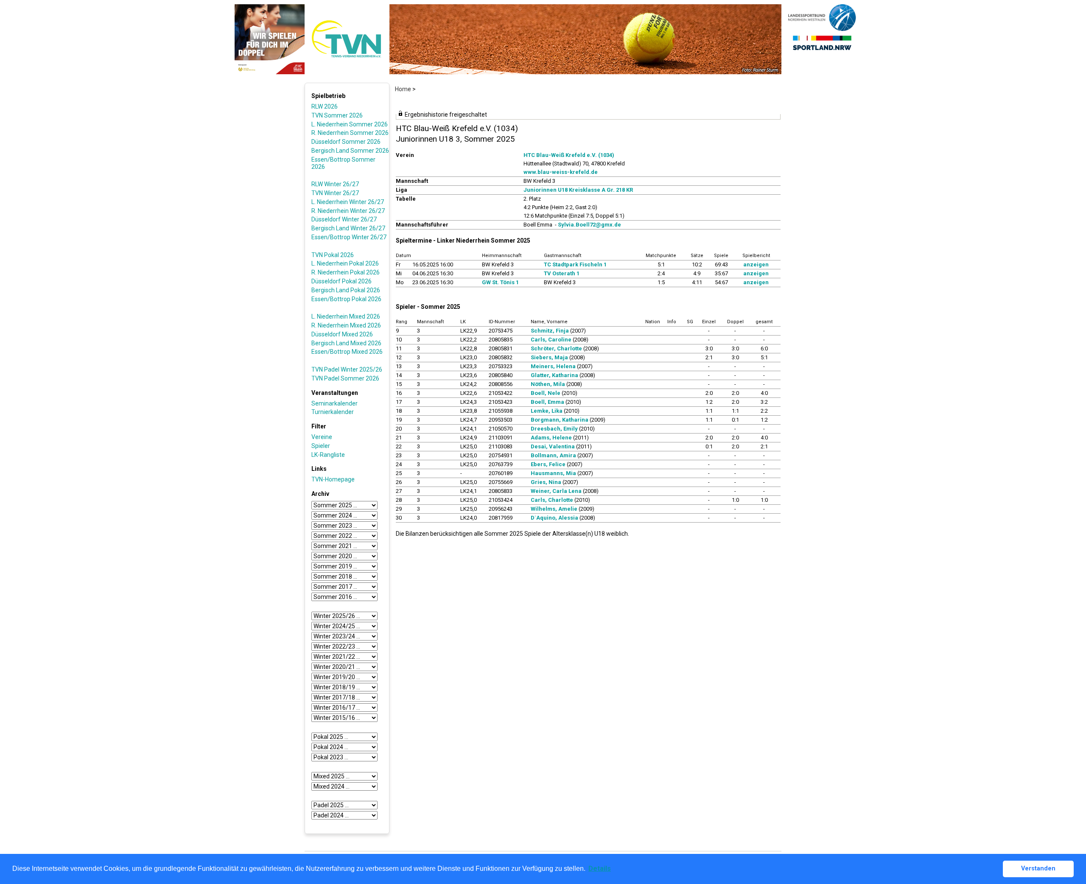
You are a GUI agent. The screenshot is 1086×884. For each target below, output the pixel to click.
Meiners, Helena (553, 366)
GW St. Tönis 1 (500, 282)
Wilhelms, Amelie (554, 509)
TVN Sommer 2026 (337, 115)
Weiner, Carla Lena (556, 491)
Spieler (320, 445)
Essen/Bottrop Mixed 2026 (347, 351)
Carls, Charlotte (552, 500)
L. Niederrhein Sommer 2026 (349, 124)
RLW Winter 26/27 (335, 184)
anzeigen (756, 264)
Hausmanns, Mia (553, 473)
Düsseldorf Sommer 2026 (346, 141)
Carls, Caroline (551, 339)
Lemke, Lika (547, 411)
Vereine (321, 437)
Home (403, 89)
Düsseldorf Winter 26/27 (344, 219)
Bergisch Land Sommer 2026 (350, 150)
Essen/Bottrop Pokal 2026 (346, 299)
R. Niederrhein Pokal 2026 (345, 272)
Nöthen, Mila (548, 384)
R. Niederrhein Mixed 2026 (346, 325)
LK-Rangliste (328, 454)
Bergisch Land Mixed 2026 (346, 343)
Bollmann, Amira (553, 455)
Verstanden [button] (1038, 868)
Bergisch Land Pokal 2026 (345, 290)
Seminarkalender (334, 403)
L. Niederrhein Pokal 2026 (345, 263)
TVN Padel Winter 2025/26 (346, 369)
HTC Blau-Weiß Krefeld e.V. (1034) (568, 155)
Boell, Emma (547, 402)
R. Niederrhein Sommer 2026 (350, 132)
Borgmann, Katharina (559, 420)
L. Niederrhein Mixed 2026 (345, 316)
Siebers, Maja (549, 357)
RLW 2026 (324, 106)
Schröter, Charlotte (556, 348)
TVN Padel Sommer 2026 (345, 378)
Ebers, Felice (548, 464)
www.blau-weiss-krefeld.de (560, 172)
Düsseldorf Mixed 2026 (342, 334)
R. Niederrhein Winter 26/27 (348, 210)
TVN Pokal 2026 (332, 255)
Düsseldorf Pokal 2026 (341, 281)
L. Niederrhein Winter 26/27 (347, 202)
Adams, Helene (551, 437)
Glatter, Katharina (554, 375)
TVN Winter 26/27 (335, 193)
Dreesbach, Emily (554, 428)
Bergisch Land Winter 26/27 (348, 228)
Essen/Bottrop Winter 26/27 (348, 237)
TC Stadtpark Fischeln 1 (575, 264)
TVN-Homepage (333, 479)
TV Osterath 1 (561, 273)
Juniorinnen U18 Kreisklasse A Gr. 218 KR (578, 190)
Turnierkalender (332, 411)
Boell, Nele (545, 393)
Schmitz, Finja (550, 330)
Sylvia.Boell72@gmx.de (589, 224)
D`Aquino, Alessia (554, 518)
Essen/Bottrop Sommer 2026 (343, 163)
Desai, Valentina (553, 446)
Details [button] (599, 868)
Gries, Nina (546, 482)
